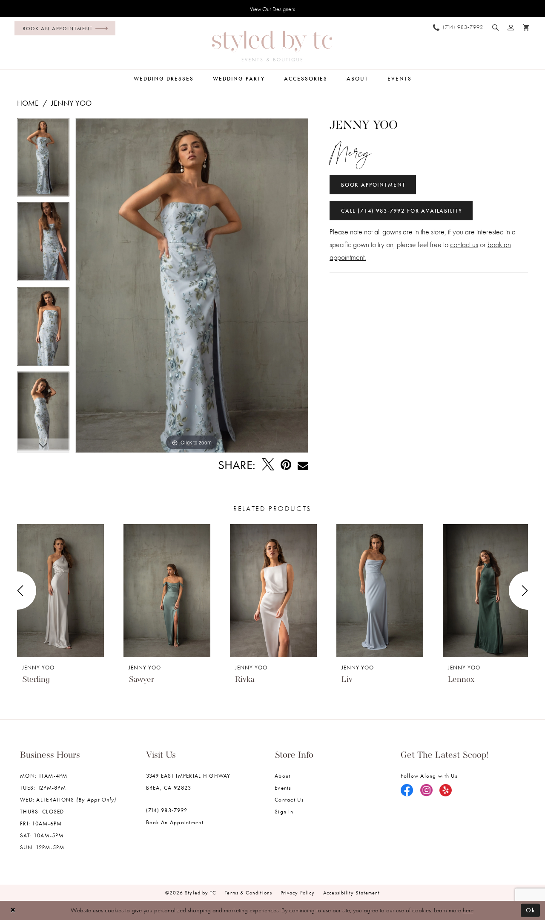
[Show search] (495, 27)
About (282, 775)
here (468, 910)
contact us (464, 244)
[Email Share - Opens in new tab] (303, 465)
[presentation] (60, 590)
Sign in (284, 811)
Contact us (289, 799)
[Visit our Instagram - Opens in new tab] (426, 791)
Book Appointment (373, 184)
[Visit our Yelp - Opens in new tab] (445, 791)
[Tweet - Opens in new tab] (268, 465)
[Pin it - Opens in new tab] (286, 465)
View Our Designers (272, 9)
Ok (531, 910)
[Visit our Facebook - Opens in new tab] (407, 791)
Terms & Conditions (248, 892)
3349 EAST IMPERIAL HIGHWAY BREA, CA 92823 (188, 781)
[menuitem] (62, 28)
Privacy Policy (298, 892)
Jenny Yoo (71, 103)
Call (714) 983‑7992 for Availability (401, 210)
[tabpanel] (43, 160)
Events (283, 787)
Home (28, 103)
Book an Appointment (175, 822)
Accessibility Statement (351, 892)
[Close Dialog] (13, 910)
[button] (511, 27)
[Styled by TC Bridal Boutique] (272, 46)
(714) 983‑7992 (167, 810)
